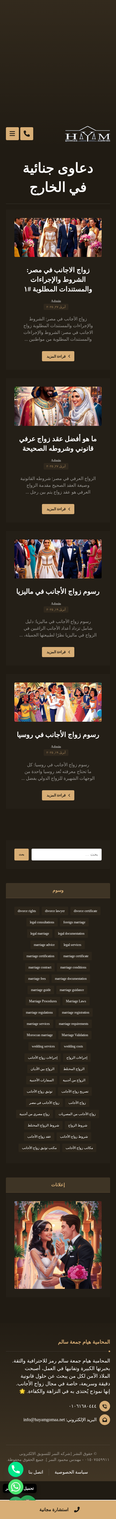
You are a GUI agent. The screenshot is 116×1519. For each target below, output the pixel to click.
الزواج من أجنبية (74, 1080)
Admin (56, 301)
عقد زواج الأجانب (39, 1137)
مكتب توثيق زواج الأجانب (39, 1148)
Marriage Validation (75, 1035)
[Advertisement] (58, 61)
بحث (21, 854)
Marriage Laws (76, 1001)
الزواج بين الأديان (42, 1069)
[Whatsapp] (15, 1486)
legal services (72, 945)
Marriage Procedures (43, 1001)
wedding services (43, 1046)
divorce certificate (85, 911)
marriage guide (41, 990)
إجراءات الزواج (76, 1058)
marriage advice (44, 945)
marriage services (38, 1024)
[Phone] (15, 1469)
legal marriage (39, 933)
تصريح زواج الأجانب (74, 1091)
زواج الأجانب (77, 1103)
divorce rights (27, 911)
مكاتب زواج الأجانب (79, 1148)
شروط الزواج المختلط (43, 1125)
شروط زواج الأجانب (74, 1137)
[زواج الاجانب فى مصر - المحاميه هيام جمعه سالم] (87, 134)
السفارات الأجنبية (42, 1080)
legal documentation (71, 933)
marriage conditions (73, 967)
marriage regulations (39, 1012)
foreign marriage (74, 922)
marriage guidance (72, 990)
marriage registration (75, 1012)
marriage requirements (73, 1024)
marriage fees (37, 979)
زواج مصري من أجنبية (34, 1114)
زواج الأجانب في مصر (44, 1103)
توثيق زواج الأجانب (39, 1091)
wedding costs (73, 1046)
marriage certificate (75, 956)
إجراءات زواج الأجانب (42, 1058)
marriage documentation (71, 979)
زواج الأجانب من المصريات (77, 1114)
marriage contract (39, 967)
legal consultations (42, 922)
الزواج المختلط (73, 1069)
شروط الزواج (77, 1125)
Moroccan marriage (40, 1035)
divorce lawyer (55, 911)
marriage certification (40, 956)
